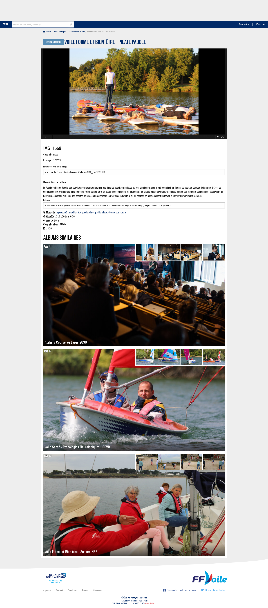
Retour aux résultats (53, 42)
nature (123, 212)
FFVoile (205, 10)
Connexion (244, 24)
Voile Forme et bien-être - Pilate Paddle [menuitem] (101, 31)
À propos (47, 590)
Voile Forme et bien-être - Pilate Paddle (105, 43)
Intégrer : (47, 200)
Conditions (72, 590)
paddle (85, 212)
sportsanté (62, 212)
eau (117, 212)
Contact (59, 590)
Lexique (85, 590)
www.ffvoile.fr (150, 603)
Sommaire (97, 590)
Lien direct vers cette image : (55, 166)
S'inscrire (260, 24)
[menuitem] (47, 31)
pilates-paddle (95, 212)
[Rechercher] (71, 24)
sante (70, 212)
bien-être (77, 212)
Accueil (48, 31)
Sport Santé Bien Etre (77, 31)
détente (111, 212)
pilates (105, 212)
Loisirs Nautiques (60, 31)
